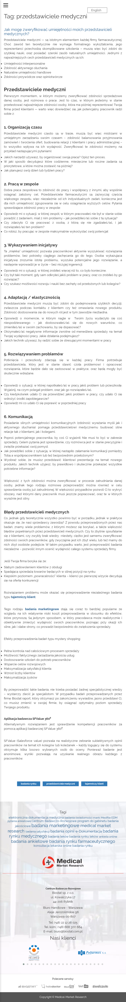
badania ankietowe (30, 841)
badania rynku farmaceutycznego (82, 841)
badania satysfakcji (38, 831)
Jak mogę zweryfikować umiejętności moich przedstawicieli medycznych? (58, 31)
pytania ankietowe (20, 821)
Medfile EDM (109, 817)
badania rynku (28, 783)
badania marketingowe (56, 825)
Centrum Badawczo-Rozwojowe (54, 821)
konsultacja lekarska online (53, 845)
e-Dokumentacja (89, 831)
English (96, 10)
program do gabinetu (92, 821)
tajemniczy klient (94, 783)
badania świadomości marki (83, 817)
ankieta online (108, 836)
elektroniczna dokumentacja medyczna (37, 817)
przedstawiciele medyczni (60, 783)
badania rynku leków (84, 836)
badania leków (58, 836)
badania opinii (62, 831)
